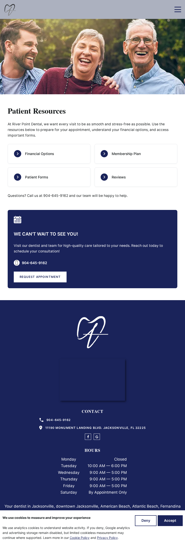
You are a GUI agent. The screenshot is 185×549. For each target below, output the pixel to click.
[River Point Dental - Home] (10, 9)
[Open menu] (177, 9)
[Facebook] (88, 431)
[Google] (97, 431)
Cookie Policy (81, 538)
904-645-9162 (54, 190)
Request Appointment (41, 271)
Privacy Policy (109, 538)
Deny (145, 520)
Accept (170, 520)
